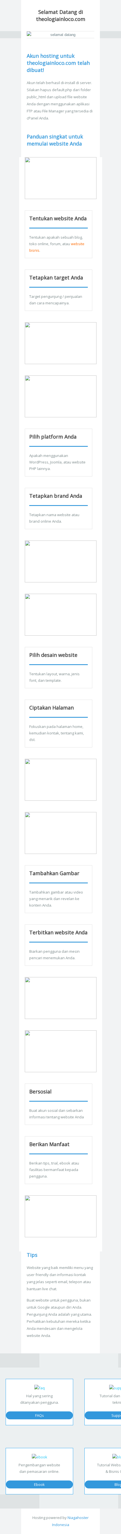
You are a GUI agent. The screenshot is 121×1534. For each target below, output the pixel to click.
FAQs (39, 1415)
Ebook (39, 1484)
